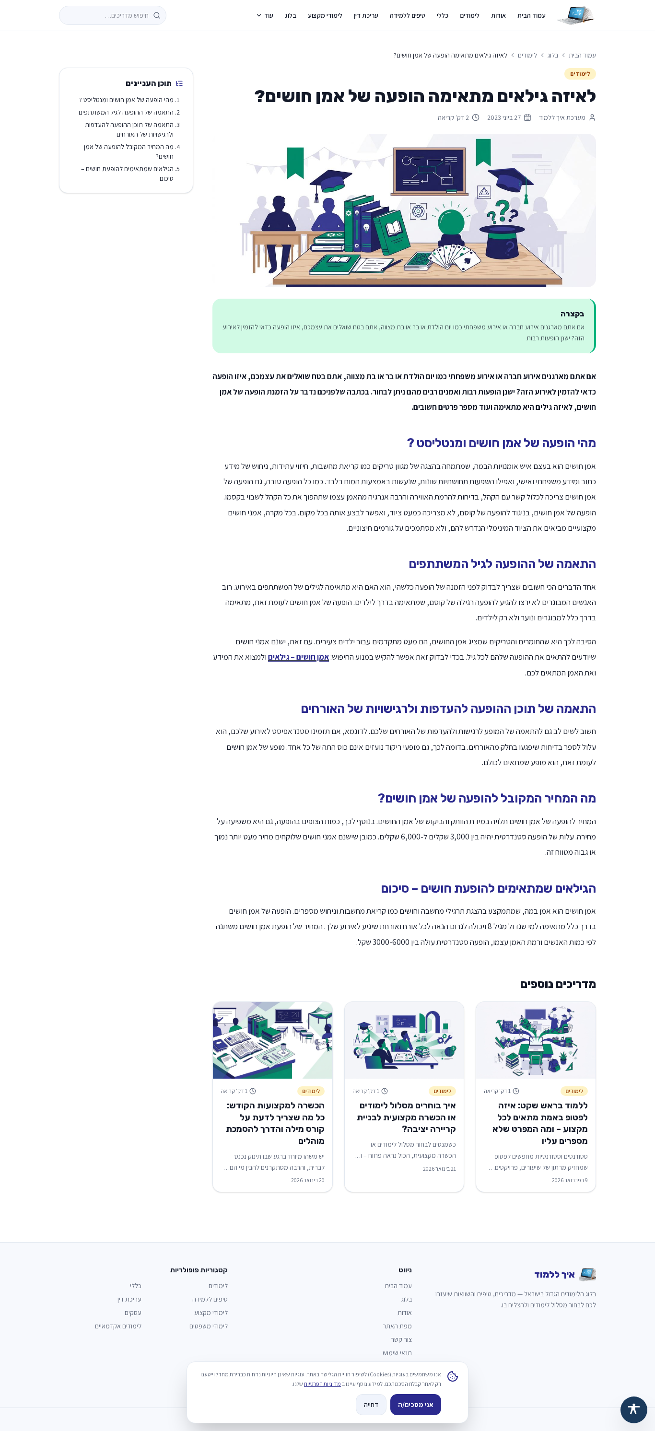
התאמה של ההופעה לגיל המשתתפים (126, 112)
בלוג (290, 15)
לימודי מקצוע (325, 15)
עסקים (133, 1312)
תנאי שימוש (397, 1353)
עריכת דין (366, 15)
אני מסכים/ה (415, 1404)
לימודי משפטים (208, 1326)
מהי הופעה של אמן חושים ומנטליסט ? (126, 99)
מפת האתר (397, 1326)
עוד (268, 15)
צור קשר (401, 1339)
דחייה (371, 1404)
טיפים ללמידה (407, 15)
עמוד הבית (531, 15)
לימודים (470, 15)
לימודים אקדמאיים (118, 1326)
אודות (498, 15)
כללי (442, 15)
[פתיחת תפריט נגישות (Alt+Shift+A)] (633, 1409)
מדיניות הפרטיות (322, 1383)
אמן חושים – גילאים (298, 657)
